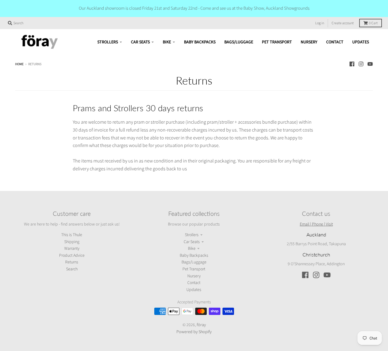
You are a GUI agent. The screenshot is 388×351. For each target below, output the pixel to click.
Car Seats (192, 242)
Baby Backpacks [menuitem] (200, 42)
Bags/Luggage (194, 262)
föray (201, 324)
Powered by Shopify (194, 331)
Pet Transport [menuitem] (277, 42)
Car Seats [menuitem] (140, 42)
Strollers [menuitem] (107, 42)
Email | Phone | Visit (316, 224)
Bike (192, 249)
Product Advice (72, 255)
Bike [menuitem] (167, 42)
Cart (373, 23)
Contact (193, 283)
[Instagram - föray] (361, 64)
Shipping (71, 242)
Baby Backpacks (194, 255)
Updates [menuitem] (360, 42)
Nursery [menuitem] (309, 42)
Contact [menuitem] (334, 42)
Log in (319, 23)
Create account (343, 23)
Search (72, 269)
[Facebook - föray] (352, 64)
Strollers (192, 235)
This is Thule (71, 235)
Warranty (71, 249)
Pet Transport (193, 269)
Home (19, 64)
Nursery (194, 276)
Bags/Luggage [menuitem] (238, 42)
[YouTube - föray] (370, 64)
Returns (71, 262)
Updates (193, 290)
